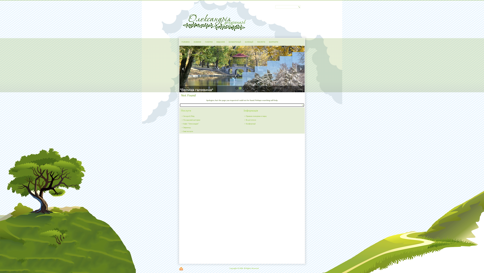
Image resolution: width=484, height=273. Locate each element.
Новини (197, 42)
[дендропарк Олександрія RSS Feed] (181, 268)
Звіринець (187, 128)
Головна (186, 42)
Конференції (235, 42)
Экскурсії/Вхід (188, 116)
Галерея (209, 42)
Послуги (261, 42)
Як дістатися (251, 120)
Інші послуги (188, 131)
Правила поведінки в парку (256, 116)
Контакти (273, 42)
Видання (220, 42)
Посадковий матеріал (191, 120)
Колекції (249, 42)
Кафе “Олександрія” (191, 124)
